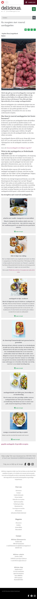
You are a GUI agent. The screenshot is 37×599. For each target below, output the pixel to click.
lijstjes (3, 36)
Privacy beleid (18, 497)
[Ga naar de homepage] (11, 8)
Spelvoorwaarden (18, 502)
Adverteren (19, 490)
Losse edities (18, 527)
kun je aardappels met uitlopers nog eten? (19, 148)
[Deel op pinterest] (26, 30)
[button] (30, 2)
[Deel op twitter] (32, 30)
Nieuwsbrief (18, 529)
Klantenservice (18, 506)
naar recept (19, 231)
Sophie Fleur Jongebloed (10, 33)
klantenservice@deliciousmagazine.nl (23, 458)
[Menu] (34, 9)
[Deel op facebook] (29, 30)
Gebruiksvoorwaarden (18, 499)
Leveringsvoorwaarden (19, 508)
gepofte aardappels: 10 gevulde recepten (14, 444)
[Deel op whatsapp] (35, 30)
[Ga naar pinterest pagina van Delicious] (28, 464)
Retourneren (18, 510)
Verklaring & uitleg (18, 504)
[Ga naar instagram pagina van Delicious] (32, 464)
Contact (18, 493)
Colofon (18, 525)
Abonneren (19, 523)
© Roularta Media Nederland (18, 513)
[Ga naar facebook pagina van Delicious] (25, 464)
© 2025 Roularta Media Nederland (11, 591)
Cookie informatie (18, 495)
